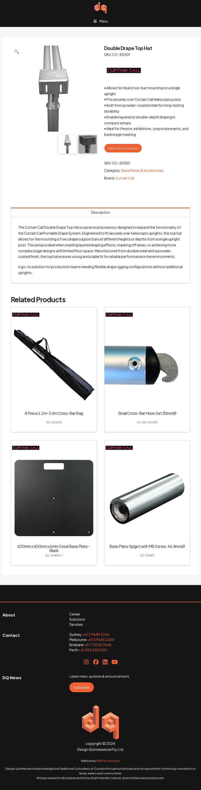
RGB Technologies (108, 760)
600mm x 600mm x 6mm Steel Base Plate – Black (53, 548)
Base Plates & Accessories (142, 170)
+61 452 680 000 (93, 650)
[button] (17, 51)
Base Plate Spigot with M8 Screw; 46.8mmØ (147, 546)
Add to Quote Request (123, 148)
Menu (104, 21)
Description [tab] (100, 212)
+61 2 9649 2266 (95, 634)
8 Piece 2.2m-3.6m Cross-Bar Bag (54, 413)
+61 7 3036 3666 (97, 644)
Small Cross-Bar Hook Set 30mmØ (147, 413)
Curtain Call (124, 178)
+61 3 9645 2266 (100, 639)
